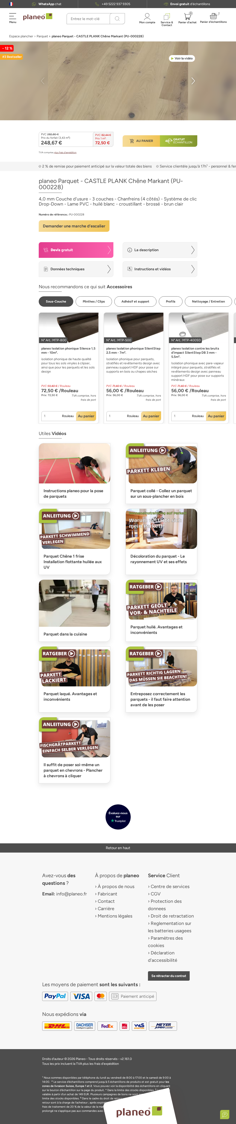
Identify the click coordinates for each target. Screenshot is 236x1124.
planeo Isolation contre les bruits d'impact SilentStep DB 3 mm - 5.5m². (195, 353)
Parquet (42, 36)
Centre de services (170, 886)
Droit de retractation (172, 916)
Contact (106, 901)
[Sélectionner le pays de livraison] (11, 4)
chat (49, 4)
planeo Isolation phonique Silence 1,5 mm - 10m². (68, 351)
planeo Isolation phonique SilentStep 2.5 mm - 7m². (133, 351)
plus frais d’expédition (65, 152)
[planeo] (139, 1112)
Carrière (106, 908)
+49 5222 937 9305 (116, 4)
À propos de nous (116, 886)
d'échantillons (190, 4)
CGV (156, 894)
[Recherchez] (117, 18)
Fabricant (107, 894)
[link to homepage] (37, 17)
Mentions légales (115, 916)
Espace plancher (21, 36)
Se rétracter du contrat (168, 976)
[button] (11, 4)
